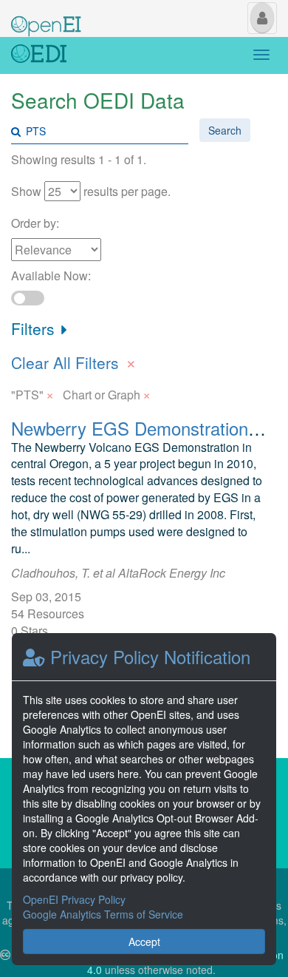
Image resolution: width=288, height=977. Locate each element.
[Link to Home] (39, 55)
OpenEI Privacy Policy (74, 899)
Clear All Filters (74, 361)
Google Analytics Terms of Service (103, 914)
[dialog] (144, 799)
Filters (35, 328)
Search (224, 130)
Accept (144, 941)
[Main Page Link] (46, 17)
